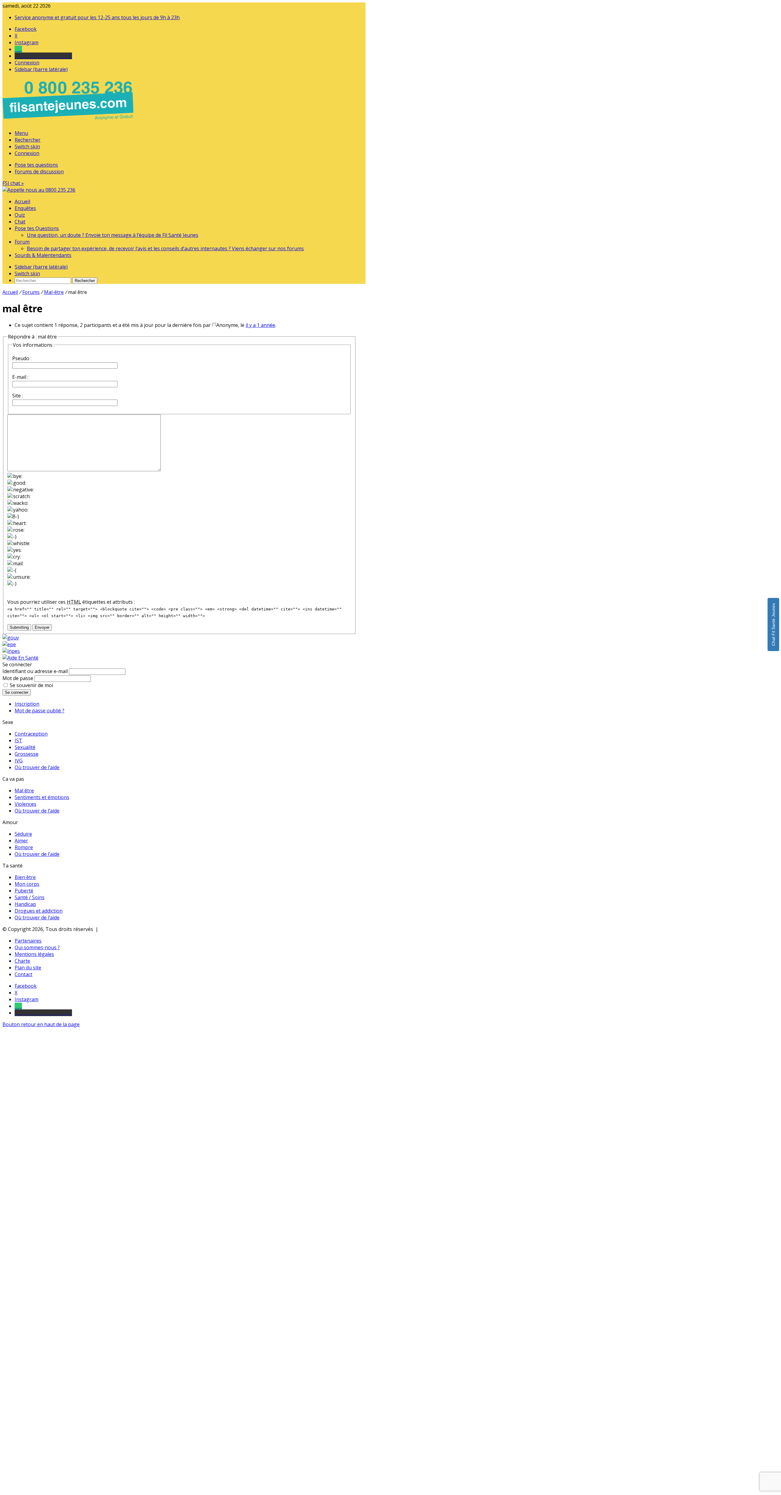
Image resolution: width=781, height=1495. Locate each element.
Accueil (22, 201)
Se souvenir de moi (31, 685)
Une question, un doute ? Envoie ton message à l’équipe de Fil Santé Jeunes (112, 235)
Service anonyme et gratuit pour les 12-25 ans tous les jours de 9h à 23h (97, 17)
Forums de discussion (39, 171)
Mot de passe (17, 678)
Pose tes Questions (37, 228)
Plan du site (28, 967)
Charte (22, 960)
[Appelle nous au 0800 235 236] (68, 121)
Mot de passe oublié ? (39, 710)
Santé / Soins (30, 897)
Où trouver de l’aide (37, 767)
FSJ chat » (13, 183)
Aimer (21, 840)
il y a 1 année (260, 325)
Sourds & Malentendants (43, 255)
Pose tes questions (36, 164)
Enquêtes (25, 208)
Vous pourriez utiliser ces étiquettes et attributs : (71, 602)
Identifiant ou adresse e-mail (35, 671)
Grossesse (26, 754)
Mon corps (27, 884)
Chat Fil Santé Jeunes (773, 624)
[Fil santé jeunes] (38, 189)
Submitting (19, 627)
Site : (17, 395)
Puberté (24, 890)
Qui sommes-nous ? (37, 947)
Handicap (25, 904)
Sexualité (25, 747)
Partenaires (28, 940)
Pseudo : (21, 358)
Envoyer (42, 627)
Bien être (25, 877)
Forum (22, 241)
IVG (19, 760)
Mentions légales (34, 954)
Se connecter (16, 692)
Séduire (23, 834)
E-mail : (20, 377)
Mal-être (54, 292)
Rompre (24, 847)
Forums (31, 292)
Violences (25, 804)
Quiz (20, 215)
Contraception (31, 733)
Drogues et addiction (39, 910)
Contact (23, 974)
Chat (20, 221)
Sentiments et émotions (42, 797)
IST (18, 740)
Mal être (24, 790)
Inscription (27, 703)
